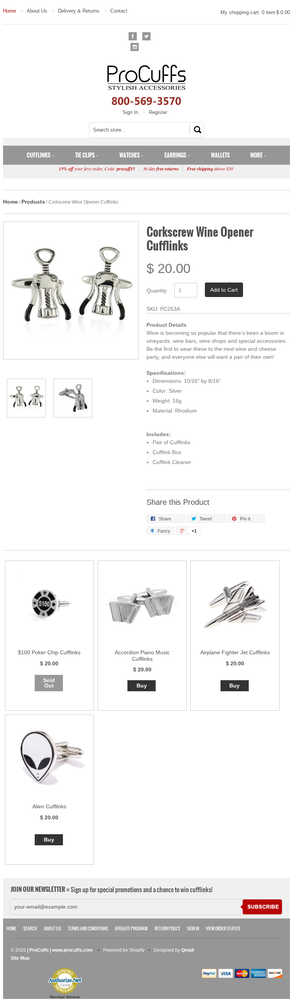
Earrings (175, 155)
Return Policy (167, 928)
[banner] (146, 84)
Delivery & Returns (79, 11)
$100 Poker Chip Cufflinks (49, 652)
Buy (142, 685)
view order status (223, 928)
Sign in (193, 928)
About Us (37, 11)
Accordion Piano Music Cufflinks (142, 655)
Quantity (156, 290)
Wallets (220, 155)
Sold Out (49, 683)
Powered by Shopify (124, 950)
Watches (130, 155)
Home (9, 11)
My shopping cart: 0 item (255, 12)
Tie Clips (85, 155)
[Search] (196, 129)
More (257, 155)
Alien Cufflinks (49, 806)
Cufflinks (39, 155)
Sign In (130, 112)
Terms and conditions (88, 928)
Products (33, 202)
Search (30, 928)
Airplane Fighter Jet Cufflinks (235, 652)
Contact (118, 11)
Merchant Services (65, 997)
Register (158, 112)
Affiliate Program (131, 928)
